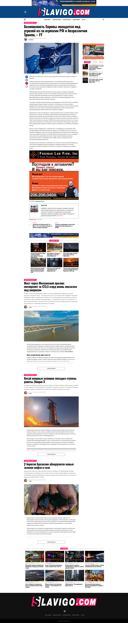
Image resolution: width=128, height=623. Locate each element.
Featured (40, 219)
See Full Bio (59, 215)
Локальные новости (56, 19)
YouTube (83, 19)
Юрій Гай (31, 39)
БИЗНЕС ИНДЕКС (47, 19)
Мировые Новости (67, 19)
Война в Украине (76, 19)
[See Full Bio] (63, 216)
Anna (30, 307)
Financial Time (39, 201)
